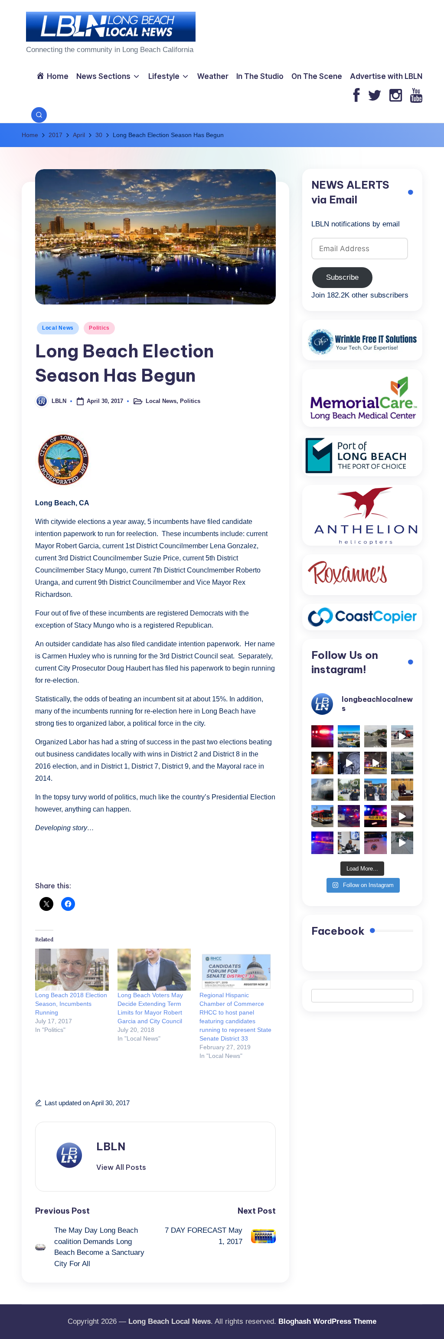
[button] (121, 1167)
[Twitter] (375, 96)
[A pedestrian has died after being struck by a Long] (322, 816)
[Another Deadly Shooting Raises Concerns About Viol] (375, 790)
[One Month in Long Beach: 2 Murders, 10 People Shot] (349, 790)
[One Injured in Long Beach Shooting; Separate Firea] (375, 843)
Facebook (338, 930)
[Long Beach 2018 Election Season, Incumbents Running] (72, 970)
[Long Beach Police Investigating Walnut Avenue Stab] (375, 816)
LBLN (110, 1146)
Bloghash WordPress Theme (327, 1321)
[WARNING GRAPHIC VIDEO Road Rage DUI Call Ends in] (402, 816)
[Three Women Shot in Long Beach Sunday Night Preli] (375, 763)
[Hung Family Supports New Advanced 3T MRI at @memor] (349, 763)
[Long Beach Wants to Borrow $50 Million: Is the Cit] (402, 763)
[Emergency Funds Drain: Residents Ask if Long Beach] (349, 843)
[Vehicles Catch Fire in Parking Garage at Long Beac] (322, 790)
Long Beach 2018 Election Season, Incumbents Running (71, 1004)
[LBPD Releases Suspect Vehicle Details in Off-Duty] (402, 843)
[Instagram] (395, 96)
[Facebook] (356, 96)
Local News (58, 328)
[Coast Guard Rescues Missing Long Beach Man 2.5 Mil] (402, 736)
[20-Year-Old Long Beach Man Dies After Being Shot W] (375, 736)
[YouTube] (416, 96)
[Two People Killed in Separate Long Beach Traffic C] (322, 736)
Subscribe (342, 277)
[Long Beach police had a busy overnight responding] (349, 816)
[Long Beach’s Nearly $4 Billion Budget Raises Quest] (402, 790)
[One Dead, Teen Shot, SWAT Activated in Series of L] (322, 843)
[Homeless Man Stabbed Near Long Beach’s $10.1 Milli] (349, 736)
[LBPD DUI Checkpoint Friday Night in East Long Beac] (322, 763)
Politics (99, 328)
